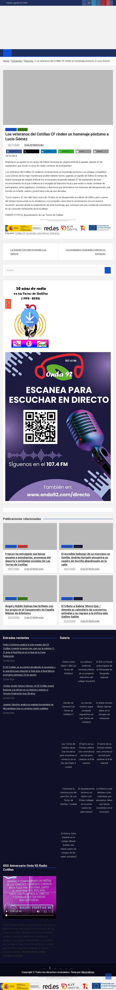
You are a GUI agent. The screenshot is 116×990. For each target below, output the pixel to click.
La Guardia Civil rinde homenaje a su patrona (28, 251)
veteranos (55, 233)
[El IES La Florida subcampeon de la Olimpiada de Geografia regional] (104, 651)
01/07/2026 (70, 621)
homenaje (31, 233)
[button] (14, 151)
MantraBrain (87, 972)
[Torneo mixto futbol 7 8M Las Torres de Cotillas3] (68, 651)
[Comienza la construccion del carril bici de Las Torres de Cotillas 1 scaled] (68, 778)
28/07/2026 (13, 569)
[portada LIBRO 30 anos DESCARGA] (29, 284)
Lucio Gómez (43, 233)
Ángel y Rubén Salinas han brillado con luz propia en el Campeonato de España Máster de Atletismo (29, 610)
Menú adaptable (110, 2)
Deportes (22, 130)
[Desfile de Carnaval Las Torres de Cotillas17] (68, 692)
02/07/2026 (70, 569)
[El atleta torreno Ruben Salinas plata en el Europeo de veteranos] (104, 692)
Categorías (11, 130)
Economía (22, 547)
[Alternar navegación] (15, 52)
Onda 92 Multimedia (34, 145)
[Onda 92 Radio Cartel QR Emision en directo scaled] (58, 354)
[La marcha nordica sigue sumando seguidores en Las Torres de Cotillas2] (86, 692)
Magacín (78, 547)
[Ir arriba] (108, 976)
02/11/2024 (13, 145)
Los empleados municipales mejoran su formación (85, 251)
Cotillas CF (20, 233)
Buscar (108, 270)
